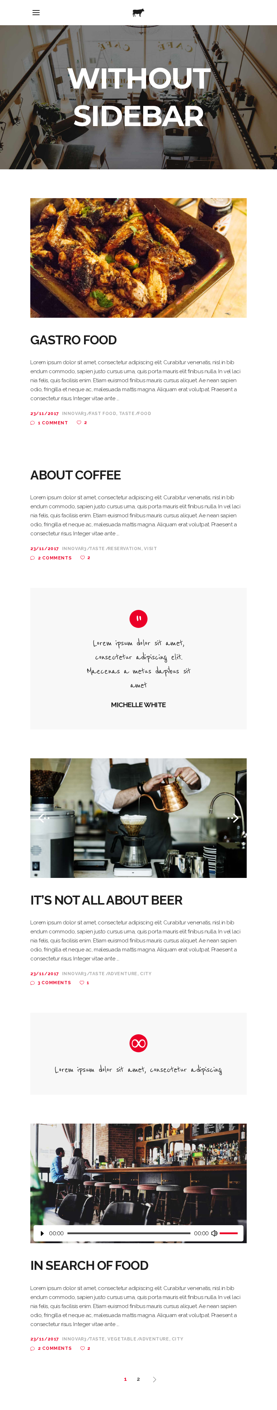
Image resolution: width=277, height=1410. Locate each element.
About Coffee (75, 475)
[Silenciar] (214, 1233)
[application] (138, 1233)
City (145, 973)
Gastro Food (73, 340)
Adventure (122, 973)
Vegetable (121, 1339)
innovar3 (74, 413)
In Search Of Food (89, 1265)
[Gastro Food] (138, 258)
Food (144, 413)
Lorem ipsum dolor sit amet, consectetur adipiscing (138, 1069)
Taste (127, 413)
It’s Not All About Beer (106, 900)
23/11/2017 (44, 413)
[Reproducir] (42, 1233)
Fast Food (102, 413)
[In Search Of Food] (138, 1183)
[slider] (230, 1233)
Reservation (125, 548)
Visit (150, 548)
